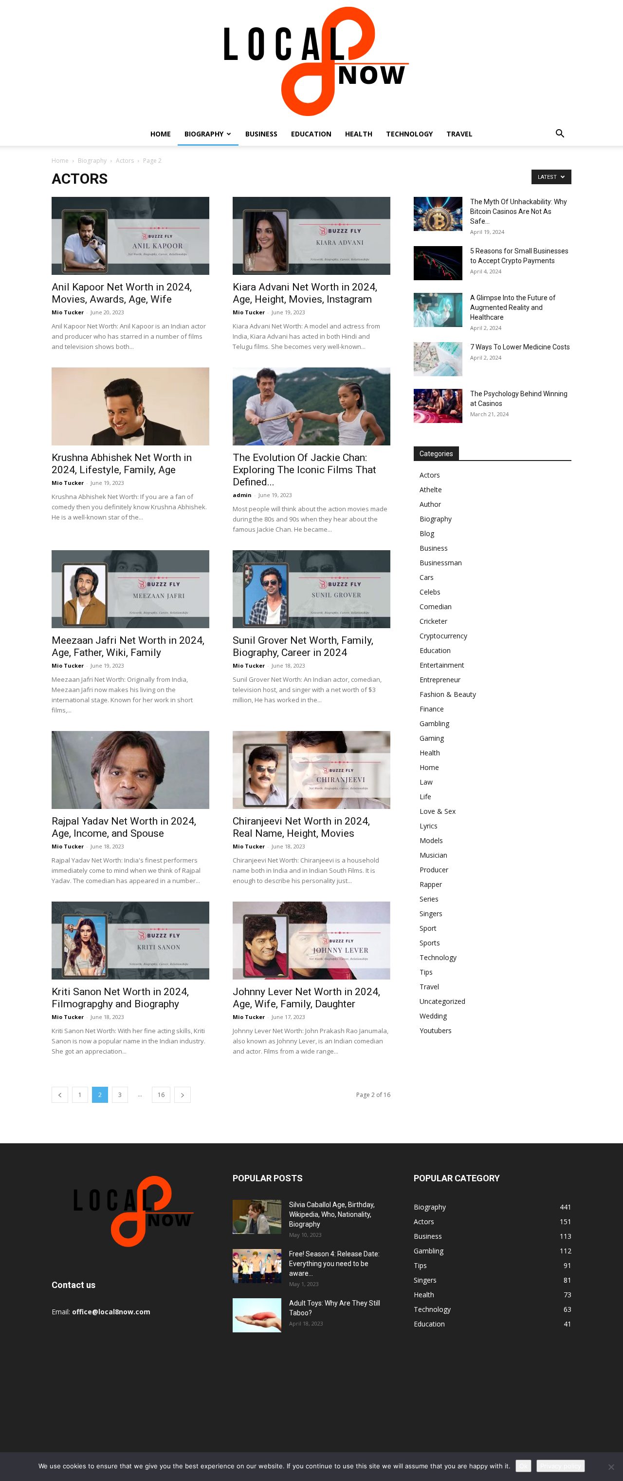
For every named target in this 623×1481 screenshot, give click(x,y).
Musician (433, 855)
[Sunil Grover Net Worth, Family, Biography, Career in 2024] (311, 589)
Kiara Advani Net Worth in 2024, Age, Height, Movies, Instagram (305, 293)
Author (430, 504)
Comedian (436, 606)
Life (425, 796)
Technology (409, 133)
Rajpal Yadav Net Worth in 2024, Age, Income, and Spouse (124, 827)
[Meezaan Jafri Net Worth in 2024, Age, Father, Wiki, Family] (130, 589)
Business (261, 133)
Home (160, 133)
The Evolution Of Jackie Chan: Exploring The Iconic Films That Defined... (304, 470)
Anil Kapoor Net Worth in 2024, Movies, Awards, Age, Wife (122, 293)
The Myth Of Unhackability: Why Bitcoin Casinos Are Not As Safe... (518, 211)
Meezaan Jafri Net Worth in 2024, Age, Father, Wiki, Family (128, 646)
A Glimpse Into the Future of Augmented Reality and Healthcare (513, 307)
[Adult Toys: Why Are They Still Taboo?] (257, 1315)
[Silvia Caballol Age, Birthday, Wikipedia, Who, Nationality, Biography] (257, 1217)
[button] (559, 134)
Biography (203, 133)
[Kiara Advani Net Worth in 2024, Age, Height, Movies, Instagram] (311, 236)
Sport (428, 928)
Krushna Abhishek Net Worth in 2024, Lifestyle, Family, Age (122, 464)
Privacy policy (560, 1466)
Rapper (431, 884)
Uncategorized (442, 1001)
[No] (611, 1467)
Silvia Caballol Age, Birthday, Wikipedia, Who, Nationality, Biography (332, 1214)
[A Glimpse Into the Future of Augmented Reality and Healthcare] (438, 310)
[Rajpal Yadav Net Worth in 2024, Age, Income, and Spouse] (130, 770)
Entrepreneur (440, 679)
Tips (426, 972)
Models (431, 840)
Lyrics (429, 825)
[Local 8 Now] (311, 61)
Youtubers (436, 1030)
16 (161, 1095)
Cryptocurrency (443, 635)
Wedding (433, 1015)
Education (311, 133)
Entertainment (442, 665)
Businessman (441, 562)
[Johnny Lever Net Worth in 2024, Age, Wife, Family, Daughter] (311, 941)
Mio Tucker (68, 312)
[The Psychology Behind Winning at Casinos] (438, 406)
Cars (427, 577)
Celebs (430, 591)
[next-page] (182, 1095)
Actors (125, 160)
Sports (430, 942)
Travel (459, 133)
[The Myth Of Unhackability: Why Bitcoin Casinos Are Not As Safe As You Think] (438, 214)
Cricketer (433, 621)
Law (426, 782)
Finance (432, 708)
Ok (523, 1466)
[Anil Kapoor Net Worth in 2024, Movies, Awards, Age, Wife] (130, 236)
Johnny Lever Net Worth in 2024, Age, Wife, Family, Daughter (306, 998)
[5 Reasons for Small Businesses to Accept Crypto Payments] (438, 263)
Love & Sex (438, 811)
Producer (434, 869)
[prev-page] (60, 1095)
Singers (431, 913)
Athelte (431, 489)
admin (242, 495)
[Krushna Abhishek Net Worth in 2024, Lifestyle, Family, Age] (130, 406)
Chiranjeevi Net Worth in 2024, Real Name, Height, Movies (301, 827)
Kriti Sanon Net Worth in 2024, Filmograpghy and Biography (120, 998)
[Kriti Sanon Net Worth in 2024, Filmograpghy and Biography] (130, 941)
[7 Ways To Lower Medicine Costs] (438, 359)
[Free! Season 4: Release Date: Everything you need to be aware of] (257, 1266)
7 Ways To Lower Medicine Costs (520, 347)
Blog (427, 533)
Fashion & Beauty (448, 694)
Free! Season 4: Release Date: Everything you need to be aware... (334, 1263)
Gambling (434, 723)
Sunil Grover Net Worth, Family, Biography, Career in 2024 (303, 646)
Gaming (432, 738)
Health (358, 133)
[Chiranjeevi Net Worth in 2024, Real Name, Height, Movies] (311, 770)
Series (429, 899)
